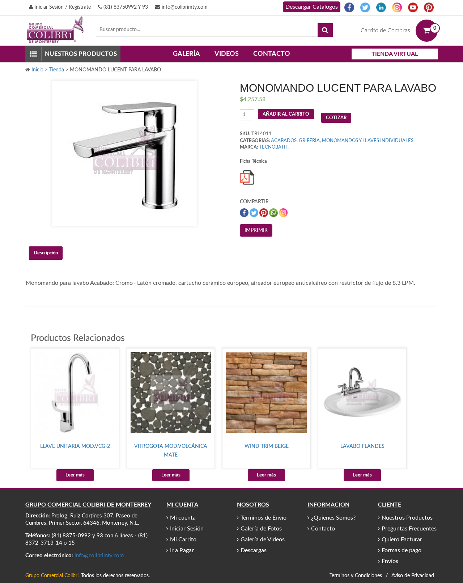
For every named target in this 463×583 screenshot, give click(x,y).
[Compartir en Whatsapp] (274, 213)
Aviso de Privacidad (412, 575)
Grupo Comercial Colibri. (52, 575)
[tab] (46, 253)
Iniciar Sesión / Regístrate (62, 7)
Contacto (271, 54)
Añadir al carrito (286, 114)
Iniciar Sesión (187, 529)
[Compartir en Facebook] (245, 213)
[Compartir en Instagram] (283, 213)
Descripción (46, 253)
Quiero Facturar (402, 539)
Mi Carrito (183, 539)
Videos (226, 54)
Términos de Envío (263, 518)
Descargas (254, 550)
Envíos (390, 561)
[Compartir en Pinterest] (264, 213)
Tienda (56, 69)
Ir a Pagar (182, 550)
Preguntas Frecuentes (409, 529)
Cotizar (336, 118)
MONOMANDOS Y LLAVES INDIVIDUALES (367, 140)
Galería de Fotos (261, 529)
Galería (186, 54)
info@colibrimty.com (184, 7)
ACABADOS (284, 140)
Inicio (37, 69)
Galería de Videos (263, 539)
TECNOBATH (273, 147)
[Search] (325, 30)
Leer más (75, 475)
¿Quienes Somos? (333, 518)
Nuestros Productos (407, 518)
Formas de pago (401, 550)
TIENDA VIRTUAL (394, 54)
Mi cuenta (183, 518)
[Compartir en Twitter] (254, 213)
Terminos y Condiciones (356, 575)
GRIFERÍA (309, 140)
